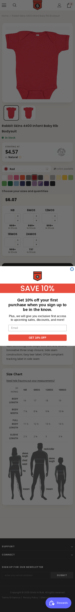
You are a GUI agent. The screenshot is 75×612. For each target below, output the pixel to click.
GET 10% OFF (37, 337)
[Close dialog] (72, 269)
